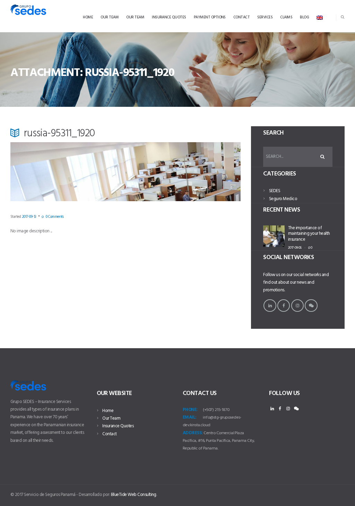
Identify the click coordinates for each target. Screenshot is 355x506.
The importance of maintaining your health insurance (309, 233)
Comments (55, 217)
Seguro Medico (283, 199)
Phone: (190, 409)
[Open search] (342, 17)
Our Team (111, 418)
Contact (109, 434)
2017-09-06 (295, 247)
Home (107, 410)
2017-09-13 (29, 217)
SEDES (274, 191)
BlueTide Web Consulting (133, 494)
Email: (190, 417)
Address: (193, 433)
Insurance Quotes (117, 426)
